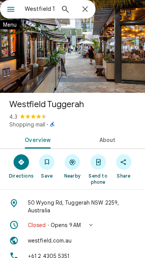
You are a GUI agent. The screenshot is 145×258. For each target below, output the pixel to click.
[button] (72, 225)
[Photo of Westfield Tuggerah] (72, 46)
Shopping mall (27, 124)
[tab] (36, 139)
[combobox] (40, 9)
